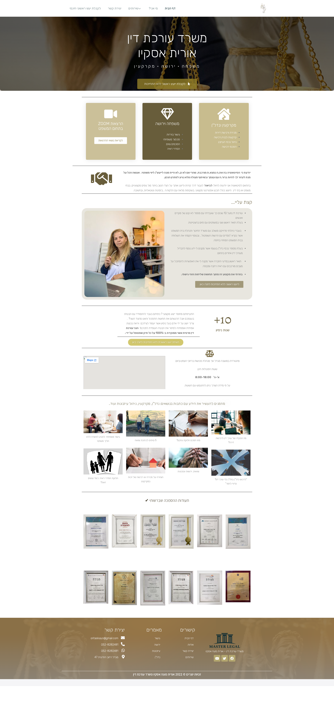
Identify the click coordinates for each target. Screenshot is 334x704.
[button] (167, 84)
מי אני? (153, 8)
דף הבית (170, 8)
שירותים (133, 8)
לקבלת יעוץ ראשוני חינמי (85, 8)
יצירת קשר (114, 8)
